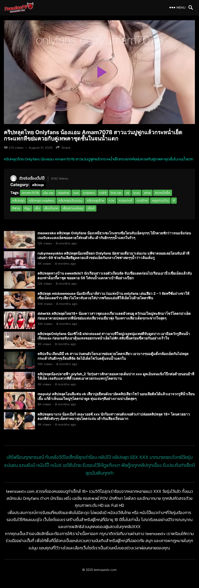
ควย (112, 200)
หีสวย (16, 208)
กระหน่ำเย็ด (162, 192)
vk (127, 192)
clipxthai (63, 192)
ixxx (76, 192)
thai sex (116, 192)
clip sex (48, 192)
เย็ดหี (91, 208)
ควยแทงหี (125, 200)
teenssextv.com (105, 570)
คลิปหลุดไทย (95, 200)
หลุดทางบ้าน (160, 200)
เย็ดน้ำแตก (51, 208)
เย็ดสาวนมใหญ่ (72, 208)
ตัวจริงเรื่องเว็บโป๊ (32, 178)
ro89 (102, 192)
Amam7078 (30, 192)
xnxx (136, 192)
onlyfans (89, 192)
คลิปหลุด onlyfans (41, 200)
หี (174, 200)
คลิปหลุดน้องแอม (70, 200)
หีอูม (27, 208)
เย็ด (37, 208)
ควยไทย (142, 200)
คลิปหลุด (38, 185)
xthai (147, 192)
